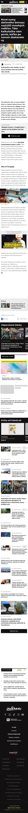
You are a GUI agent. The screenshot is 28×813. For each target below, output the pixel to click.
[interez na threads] (9, 714)
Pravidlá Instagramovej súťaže (13, 792)
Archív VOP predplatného (14, 789)
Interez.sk (5, 759)
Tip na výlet (25, 509)
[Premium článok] (5, 482)
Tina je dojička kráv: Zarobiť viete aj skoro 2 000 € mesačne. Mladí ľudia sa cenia (14, 688)
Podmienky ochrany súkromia (13, 779)
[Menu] (2, 2)
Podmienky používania (13, 776)
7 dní (24, 670)
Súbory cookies (14, 737)
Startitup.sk (21, 759)
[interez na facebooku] (5, 714)
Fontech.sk (6, 769)
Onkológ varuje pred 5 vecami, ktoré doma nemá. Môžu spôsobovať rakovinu (15, 681)
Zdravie (25, 546)
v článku (17, 106)
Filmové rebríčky (25, 447)
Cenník (14, 731)
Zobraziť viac (14, 631)
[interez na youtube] (22, 714)
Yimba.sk (5, 766)
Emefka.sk (20, 766)
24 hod (19, 670)
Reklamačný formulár (13, 796)
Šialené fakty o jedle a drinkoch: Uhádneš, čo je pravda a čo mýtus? (12, 378)
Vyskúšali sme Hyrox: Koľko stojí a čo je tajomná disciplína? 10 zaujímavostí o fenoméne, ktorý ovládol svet (12, 346)
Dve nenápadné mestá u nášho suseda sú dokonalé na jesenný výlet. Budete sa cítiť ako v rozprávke (15, 695)
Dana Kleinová (7, 64)
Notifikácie (14, 744)
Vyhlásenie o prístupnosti (14, 799)
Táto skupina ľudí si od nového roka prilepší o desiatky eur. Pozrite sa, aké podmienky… (18, 306)
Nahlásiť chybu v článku (7, 315)
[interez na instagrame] (18, 714)
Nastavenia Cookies (14, 741)
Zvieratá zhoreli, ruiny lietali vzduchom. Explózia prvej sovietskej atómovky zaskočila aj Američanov (15, 675)
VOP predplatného (13, 786)
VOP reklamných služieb (13, 782)
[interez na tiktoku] (14, 714)
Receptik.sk (6, 762)
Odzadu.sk (20, 762)
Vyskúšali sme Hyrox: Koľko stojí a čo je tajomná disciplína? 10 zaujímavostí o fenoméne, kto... (17, 10)
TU (2, 273)
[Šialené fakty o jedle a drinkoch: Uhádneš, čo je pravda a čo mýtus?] (14, 367)
